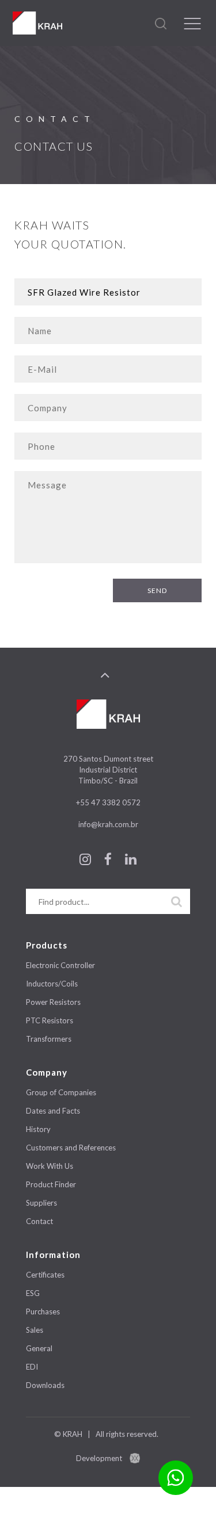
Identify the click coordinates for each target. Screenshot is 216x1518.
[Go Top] (105, 675)
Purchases (43, 1311)
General (39, 1348)
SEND (157, 590)
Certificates (45, 1274)
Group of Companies (61, 1092)
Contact (39, 1221)
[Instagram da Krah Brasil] (86, 861)
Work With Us (49, 1166)
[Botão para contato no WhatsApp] (175, 1477)
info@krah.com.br (108, 824)
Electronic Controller (60, 965)
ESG (33, 1293)
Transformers (48, 1038)
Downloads (45, 1385)
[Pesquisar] (176, 901)
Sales (34, 1330)
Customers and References (71, 1147)
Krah (37, 23)
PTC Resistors (49, 1020)
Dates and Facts (53, 1110)
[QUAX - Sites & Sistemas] (135, 1458)
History (38, 1129)
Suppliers (41, 1202)
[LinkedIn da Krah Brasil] (131, 861)
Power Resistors (53, 1002)
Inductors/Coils (52, 983)
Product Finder (51, 1184)
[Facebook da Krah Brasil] (108, 861)
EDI (32, 1366)
